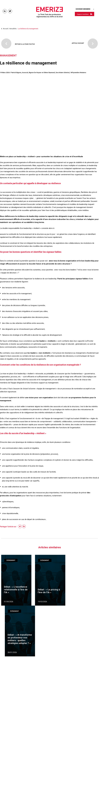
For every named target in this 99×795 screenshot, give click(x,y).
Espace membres (83, 14)
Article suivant (78, 43)
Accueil (5, 29)
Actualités (23, 29)
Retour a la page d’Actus (25, 44)
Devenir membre (83, 9)
